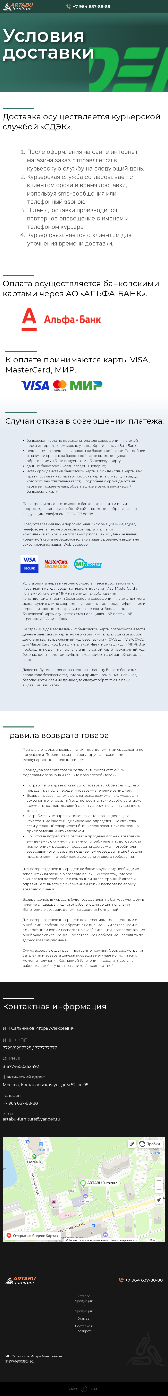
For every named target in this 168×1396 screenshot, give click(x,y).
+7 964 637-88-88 (79, 514)
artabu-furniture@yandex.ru (31, 1119)
